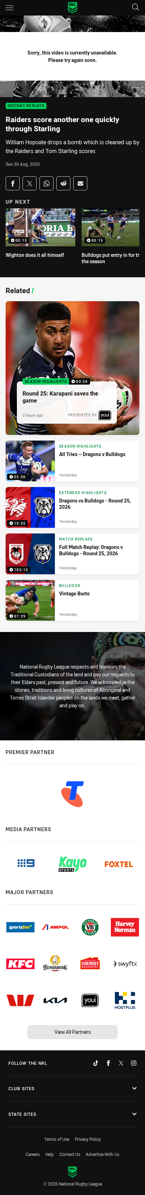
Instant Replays (26, 106)
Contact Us (69, 1154)
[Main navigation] (9, 8)
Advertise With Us (102, 1154)
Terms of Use (56, 1139)
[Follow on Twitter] (121, 1063)
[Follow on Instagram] (134, 1063)
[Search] (135, 7)
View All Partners (73, 1032)
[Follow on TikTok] (96, 1063)
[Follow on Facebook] (108, 1063)
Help (49, 1154)
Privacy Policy (88, 1139)
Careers (33, 1154)
